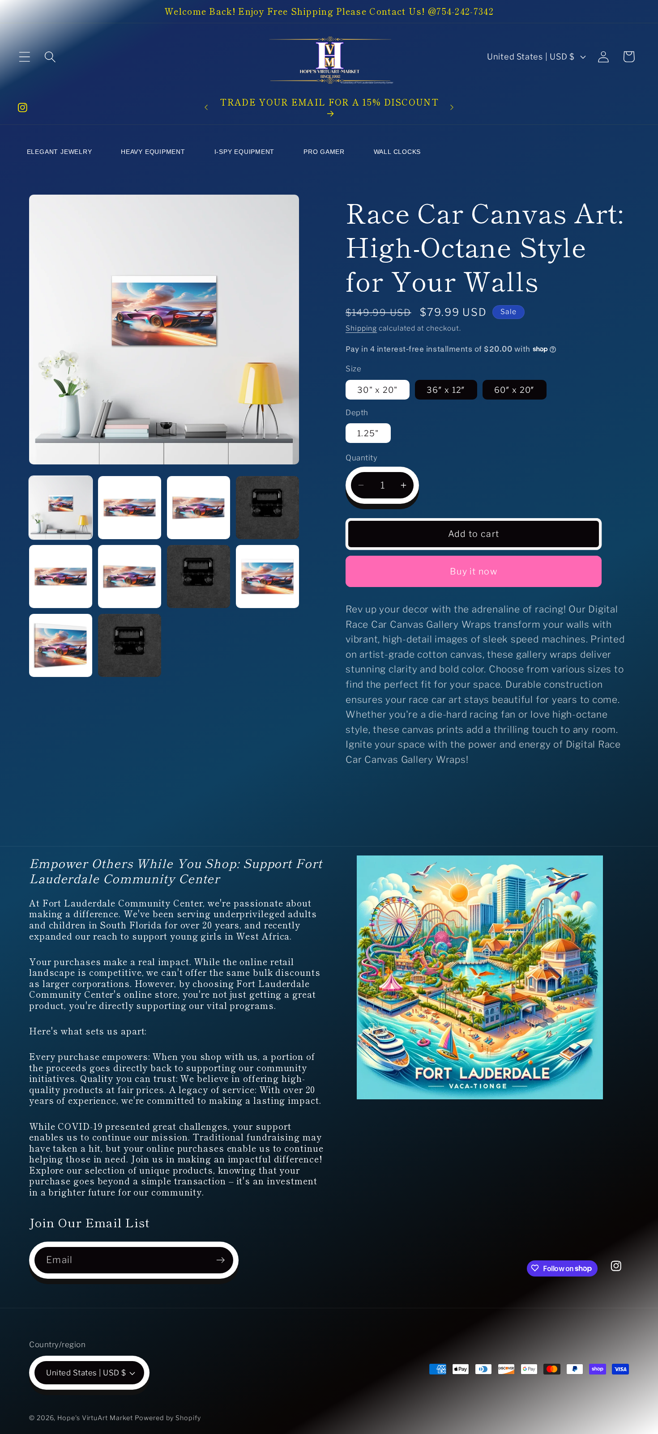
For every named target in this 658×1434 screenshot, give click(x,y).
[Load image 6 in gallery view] (267, 507)
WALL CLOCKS (397, 151)
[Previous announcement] (206, 107)
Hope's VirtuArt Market (95, 1418)
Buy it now (473, 571)
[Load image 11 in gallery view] (60, 645)
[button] (24, 56)
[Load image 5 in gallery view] (198, 507)
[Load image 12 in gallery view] (129, 645)
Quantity (361, 457)
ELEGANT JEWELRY (59, 151)
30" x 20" (377, 389)
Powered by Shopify (168, 1418)
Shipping (361, 327)
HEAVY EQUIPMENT (153, 151)
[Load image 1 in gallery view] (60, 507)
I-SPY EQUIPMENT (244, 151)
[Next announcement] (452, 107)
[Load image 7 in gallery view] (60, 576)
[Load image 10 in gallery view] (267, 576)
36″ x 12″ (446, 389)
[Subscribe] (220, 1260)
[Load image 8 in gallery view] (129, 576)
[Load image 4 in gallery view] (129, 507)
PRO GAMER (324, 151)
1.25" (368, 433)
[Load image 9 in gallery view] (198, 576)
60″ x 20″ (514, 389)
